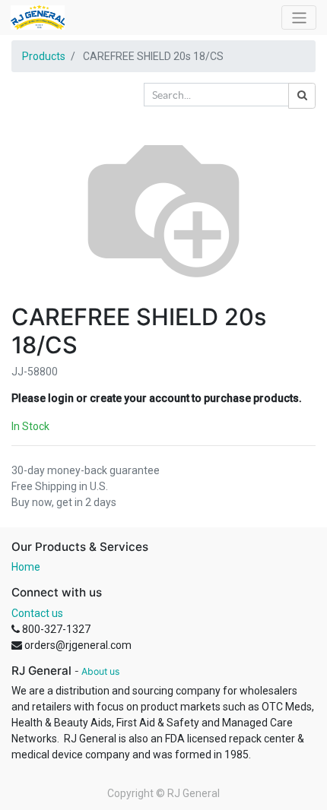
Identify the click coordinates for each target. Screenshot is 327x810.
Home (25, 567)
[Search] (302, 96)
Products (43, 56)
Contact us (37, 613)
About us (100, 671)
